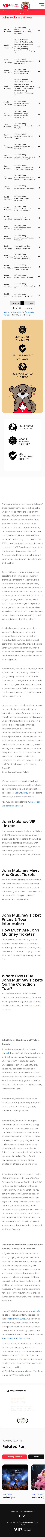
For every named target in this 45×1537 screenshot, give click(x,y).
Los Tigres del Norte (11, 805)
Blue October (34, 802)
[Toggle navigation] (41, 5)
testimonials (28, 1359)
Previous (15, 303)
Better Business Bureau (15, 1318)
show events (22, 308)
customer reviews (10, 1359)
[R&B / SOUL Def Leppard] (15, 1477)
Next (31, 303)
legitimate (35, 1311)
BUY (39, 30)
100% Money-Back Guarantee (15, 1338)
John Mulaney (21, 792)
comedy (6, 1053)
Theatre (36, 1457)
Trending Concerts (14, 1457)
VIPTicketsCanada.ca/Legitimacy (17, 1371)
